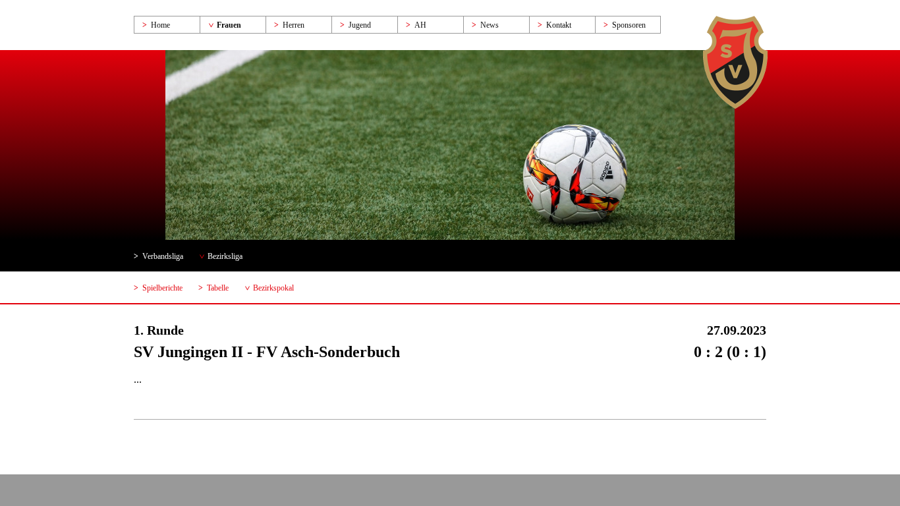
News (489, 25)
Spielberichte (162, 288)
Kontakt (558, 25)
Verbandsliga (162, 256)
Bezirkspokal (273, 288)
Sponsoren (629, 25)
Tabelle (218, 288)
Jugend (360, 25)
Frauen (229, 25)
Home (160, 25)
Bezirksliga (225, 256)
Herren (293, 25)
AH (420, 25)
